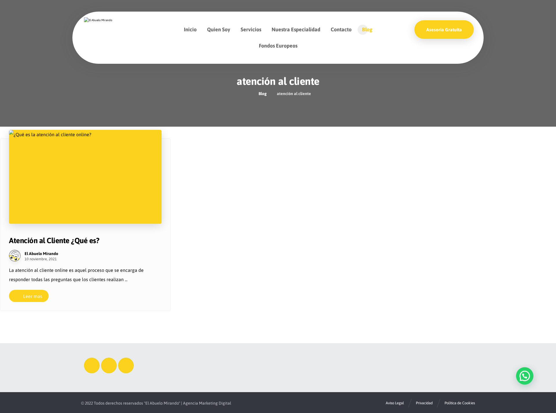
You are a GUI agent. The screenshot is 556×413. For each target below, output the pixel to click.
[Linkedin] (126, 365)
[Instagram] (109, 365)
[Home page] (246, 93)
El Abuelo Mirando (41, 253)
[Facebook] (92, 365)
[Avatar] (15, 255)
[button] (524, 376)
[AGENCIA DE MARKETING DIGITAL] (102, 27)
